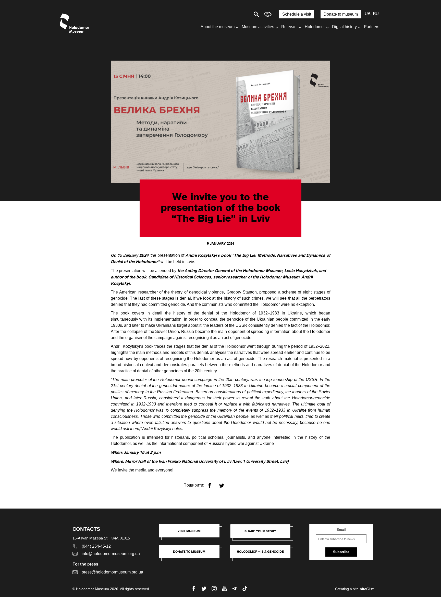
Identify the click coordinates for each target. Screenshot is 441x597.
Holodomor (315, 27)
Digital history (344, 27)
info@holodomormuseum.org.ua (111, 553)
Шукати (238, 14)
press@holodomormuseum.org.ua (112, 572)
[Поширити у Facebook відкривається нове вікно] (213, 483)
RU (376, 14)
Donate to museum (341, 14)
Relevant (289, 27)
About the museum (218, 27)
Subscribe (341, 552)
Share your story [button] (260, 531)
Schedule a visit (296, 14)
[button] (191, 533)
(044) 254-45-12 (96, 546)
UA (367, 14)
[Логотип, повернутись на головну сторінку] (76, 23)
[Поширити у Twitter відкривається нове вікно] (225, 483)
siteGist (367, 589)
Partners (371, 27)
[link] (191, 554)
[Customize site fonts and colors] (267, 14)
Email (341, 530)
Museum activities (258, 27)
